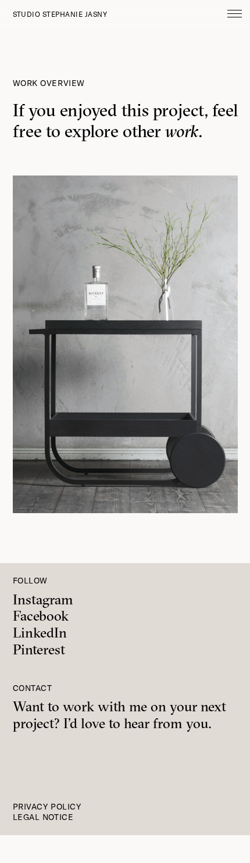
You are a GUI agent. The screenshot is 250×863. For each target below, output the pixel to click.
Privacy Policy (47, 806)
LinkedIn (40, 632)
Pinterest (39, 649)
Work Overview (49, 83)
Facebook (41, 615)
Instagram (43, 599)
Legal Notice (43, 817)
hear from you (166, 723)
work (181, 131)
